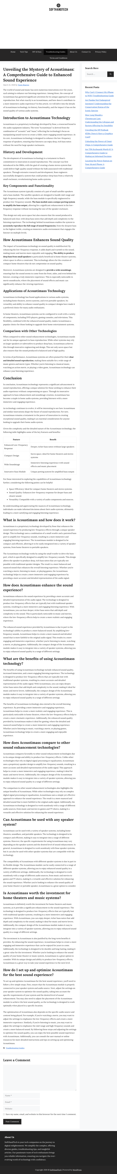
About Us (73, 52)
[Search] (110, 74)
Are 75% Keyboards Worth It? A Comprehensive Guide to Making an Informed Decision (99, 153)
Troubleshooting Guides (55, 52)
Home (13, 52)
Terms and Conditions (58, 58)
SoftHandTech (55, 1170)
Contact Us (86, 52)
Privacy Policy (100, 52)
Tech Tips (24, 52)
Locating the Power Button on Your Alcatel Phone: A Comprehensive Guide (98, 164)
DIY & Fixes (36, 52)
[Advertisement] (58, 32)
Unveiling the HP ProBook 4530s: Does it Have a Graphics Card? (99, 133)
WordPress (77, 1170)
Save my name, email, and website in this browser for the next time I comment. (41, 1114)
